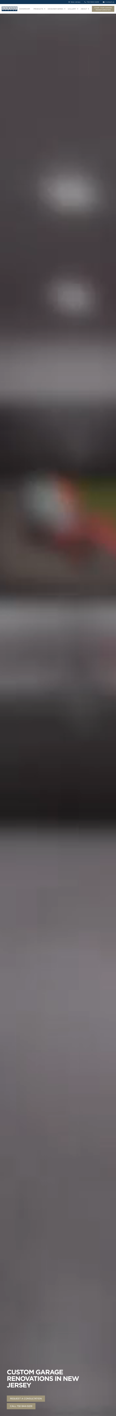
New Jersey (75, 2)
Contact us (109, 2)
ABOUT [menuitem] (84, 9)
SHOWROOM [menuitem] (24, 9)
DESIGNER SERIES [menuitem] (55, 9)
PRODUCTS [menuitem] (38, 9)
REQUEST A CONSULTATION (26, 1398)
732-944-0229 (92, 2)
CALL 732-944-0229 (21, 1406)
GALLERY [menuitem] (72, 9)
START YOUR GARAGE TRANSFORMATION (103, 9)
